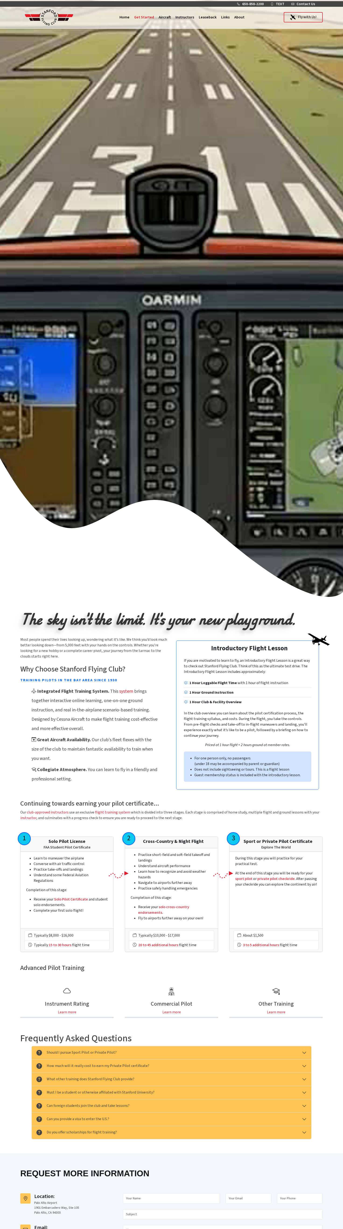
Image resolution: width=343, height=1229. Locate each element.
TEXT (280, 4)
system (126, 691)
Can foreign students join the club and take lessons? (88, 1105)
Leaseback (208, 17)
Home (124, 17)
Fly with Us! (307, 17)
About (239, 17)
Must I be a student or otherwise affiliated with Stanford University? (100, 1092)
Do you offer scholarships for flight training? (82, 1132)
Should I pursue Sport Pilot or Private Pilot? (82, 1052)
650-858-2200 (253, 4)
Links (225, 17)
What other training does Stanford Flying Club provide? (90, 1079)
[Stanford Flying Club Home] (49, 17)
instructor (28, 817)
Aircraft (165, 17)
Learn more (67, 1012)
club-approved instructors (48, 812)
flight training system (112, 812)
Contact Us (306, 4)
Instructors (184, 17)
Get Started (144, 17)
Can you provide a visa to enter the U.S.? (78, 1119)
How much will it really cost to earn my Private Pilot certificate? (98, 1065)
